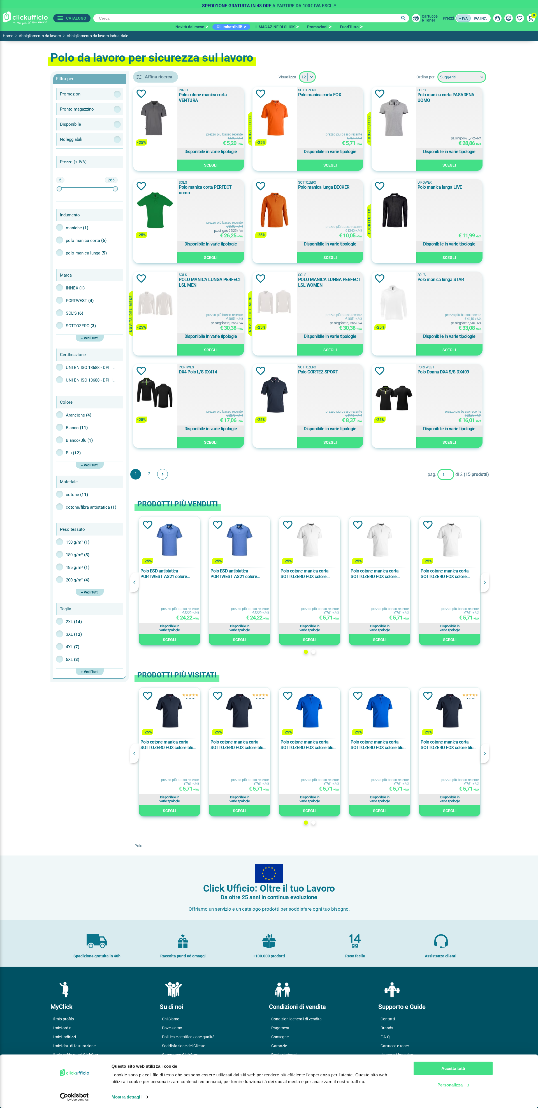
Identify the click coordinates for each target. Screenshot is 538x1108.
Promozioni (317, 27)
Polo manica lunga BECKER (323, 187)
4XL (72, 646)
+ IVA (463, 18)
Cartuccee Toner (430, 18)
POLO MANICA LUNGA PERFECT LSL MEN (210, 282)
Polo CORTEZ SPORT (318, 372)
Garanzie (279, 1046)
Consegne (280, 1037)
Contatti (388, 1019)
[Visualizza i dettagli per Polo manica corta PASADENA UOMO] (394, 118)
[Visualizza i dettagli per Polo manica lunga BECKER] (274, 210)
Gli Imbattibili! (229, 27)
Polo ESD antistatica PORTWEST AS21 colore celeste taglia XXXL (233, 573)
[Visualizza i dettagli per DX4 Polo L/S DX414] (155, 395)
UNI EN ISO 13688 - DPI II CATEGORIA (91, 380)
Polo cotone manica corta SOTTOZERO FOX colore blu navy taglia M (236, 745)
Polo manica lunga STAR (441, 279)
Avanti (162, 474)
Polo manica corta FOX (319, 94)
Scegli (210, 165)
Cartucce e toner (395, 1046)
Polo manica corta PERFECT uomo (205, 189)
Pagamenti (280, 1028)
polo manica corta (86, 240)
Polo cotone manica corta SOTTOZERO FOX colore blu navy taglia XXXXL (447, 745)
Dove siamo (172, 1028)
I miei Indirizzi (64, 1037)
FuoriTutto (349, 27)
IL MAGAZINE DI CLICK (274, 27)
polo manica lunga (86, 253)
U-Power (425, 182)
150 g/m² (77, 542)
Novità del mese (189, 27)
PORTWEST (80, 300)
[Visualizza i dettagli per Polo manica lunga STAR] (394, 303)
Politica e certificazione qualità (188, 1037)
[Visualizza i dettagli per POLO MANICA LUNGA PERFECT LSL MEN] (155, 303)
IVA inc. (480, 18)
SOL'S (74, 313)
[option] (269, 4)
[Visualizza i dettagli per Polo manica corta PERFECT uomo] (155, 210)
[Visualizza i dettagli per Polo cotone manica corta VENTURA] (155, 118)
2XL (74, 621)
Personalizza (450, 1084)
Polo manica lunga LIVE (440, 187)
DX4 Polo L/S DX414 (198, 372)
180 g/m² (77, 554)
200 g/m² (77, 580)
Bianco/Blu (79, 440)
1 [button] (306, 652)
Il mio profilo (63, 1019)
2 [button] (313, 652)
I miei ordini (62, 1028)
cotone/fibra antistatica (91, 507)
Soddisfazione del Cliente (183, 1046)
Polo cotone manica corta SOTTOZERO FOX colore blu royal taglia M (306, 745)
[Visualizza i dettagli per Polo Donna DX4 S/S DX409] (394, 395)
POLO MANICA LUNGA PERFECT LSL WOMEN (329, 282)
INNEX (75, 288)
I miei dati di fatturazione (74, 1046)
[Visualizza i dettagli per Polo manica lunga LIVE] (394, 210)
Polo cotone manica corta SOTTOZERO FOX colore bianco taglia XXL (304, 573)
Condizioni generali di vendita (296, 1019)
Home (8, 36)
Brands (387, 1028)
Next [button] (485, 582)
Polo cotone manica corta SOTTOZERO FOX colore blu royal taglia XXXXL (377, 745)
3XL (74, 634)
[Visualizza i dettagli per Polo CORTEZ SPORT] (274, 395)
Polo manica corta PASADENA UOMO (446, 97)
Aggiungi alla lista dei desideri (141, 93)
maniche (77, 227)
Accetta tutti (453, 1068)
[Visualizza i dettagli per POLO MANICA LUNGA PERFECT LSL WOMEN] (274, 303)
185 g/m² (77, 567)
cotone (77, 494)
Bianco (77, 427)
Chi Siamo (170, 1019)
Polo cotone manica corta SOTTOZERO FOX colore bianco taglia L (374, 573)
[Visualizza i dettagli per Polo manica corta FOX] (274, 118)
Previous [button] (134, 582)
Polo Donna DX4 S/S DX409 (443, 372)
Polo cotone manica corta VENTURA (203, 97)
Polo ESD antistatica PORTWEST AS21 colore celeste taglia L (163, 573)
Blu (73, 452)
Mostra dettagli (127, 1097)
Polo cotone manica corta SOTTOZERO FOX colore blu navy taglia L (166, 745)
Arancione (78, 415)
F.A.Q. (386, 1037)
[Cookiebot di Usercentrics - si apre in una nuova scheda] (74, 1097)
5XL (72, 659)
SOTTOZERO (81, 325)
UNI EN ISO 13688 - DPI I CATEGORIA (91, 367)
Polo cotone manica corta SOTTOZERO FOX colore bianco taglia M (445, 573)
